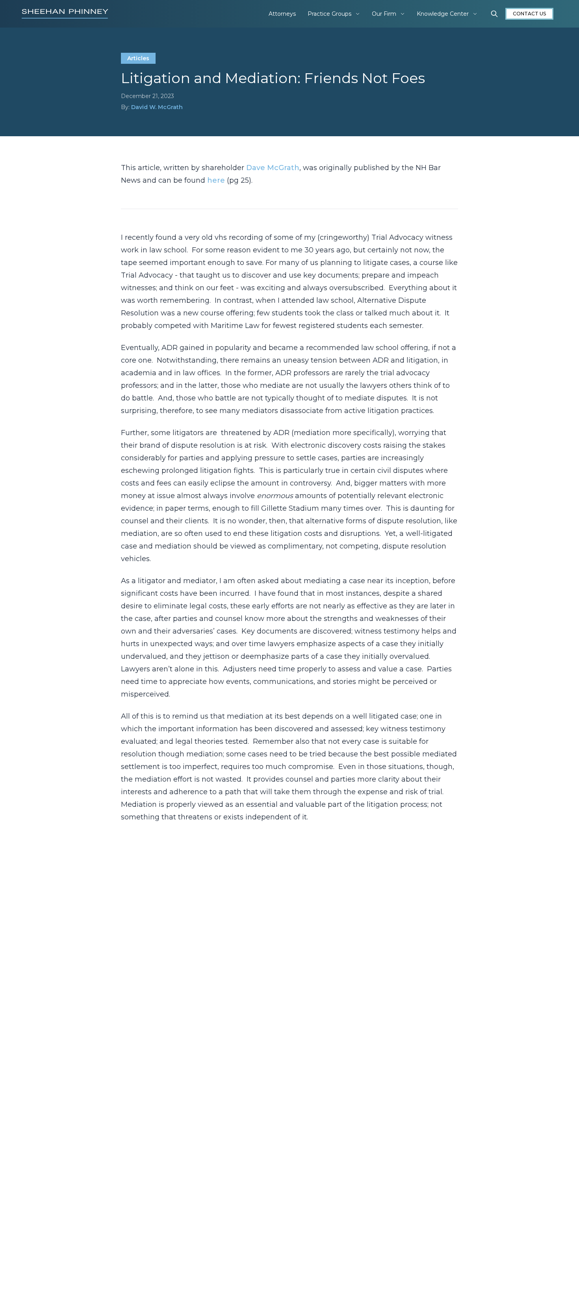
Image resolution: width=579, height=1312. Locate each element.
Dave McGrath (272, 167)
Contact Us (529, 14)
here (216, 180)
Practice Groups (329, 13)
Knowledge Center (443, 13)
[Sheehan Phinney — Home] (65, 14)
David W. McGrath (157, 107)
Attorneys (282, 13)
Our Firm (384, 13)
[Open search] (494, 14)
